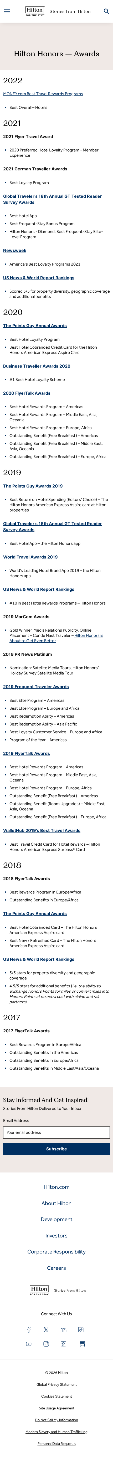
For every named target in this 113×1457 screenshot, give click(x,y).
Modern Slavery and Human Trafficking (56, 1432)
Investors (56, 1235)
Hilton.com (57, 1187)
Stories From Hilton (70, 11)
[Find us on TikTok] (81, 1330)
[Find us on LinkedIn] (63, 1330)
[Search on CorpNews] (106, 11)
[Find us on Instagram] (46, 1344)
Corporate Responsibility (56, 1251)
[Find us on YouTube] (29, 1344)
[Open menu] (7, 11)
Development (57, 1219)
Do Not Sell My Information (56, 1420)
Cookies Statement (56, 1396)
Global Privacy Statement (57, 1384)
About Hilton (56, 1203)
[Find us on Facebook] (29, 1330)
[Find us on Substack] (82, 1344)
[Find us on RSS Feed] (63, 1344)
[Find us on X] (46, 1330)
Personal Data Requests (57, 1443)
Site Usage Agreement (56, 1408)
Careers (56, 1268)
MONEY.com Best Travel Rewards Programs (43, 93)
